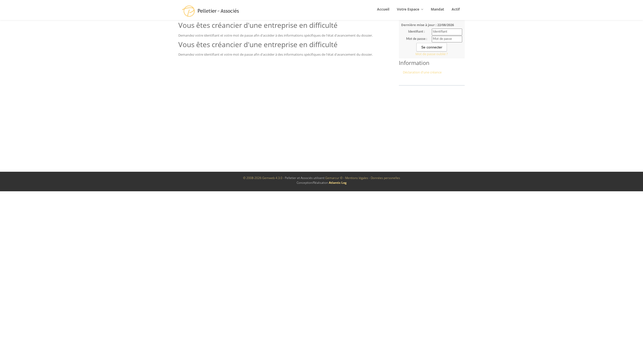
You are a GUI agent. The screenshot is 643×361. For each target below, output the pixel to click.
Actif (456, 9)
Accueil (383, 9)
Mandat (437, 9)
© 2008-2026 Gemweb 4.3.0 (262, 178)
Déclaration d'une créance (422, 72)
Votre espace (408, 9)
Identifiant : (416, 31)
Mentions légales (356, 178)
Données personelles (385, 178)
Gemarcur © (334, 178)
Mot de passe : (416, 39)
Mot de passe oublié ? (431, 54)
